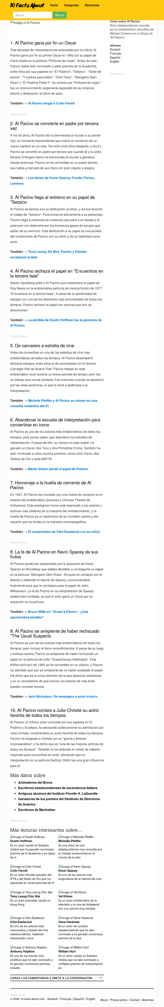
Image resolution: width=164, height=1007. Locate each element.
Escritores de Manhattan (36, 809)
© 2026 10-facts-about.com (27, 999)
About (104, 1000)
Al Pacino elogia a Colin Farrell (51, 103)
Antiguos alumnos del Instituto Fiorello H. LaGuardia (58, 793)
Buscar (59, 15)
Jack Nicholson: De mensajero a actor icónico (63, 696)
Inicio (54, 5)
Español (115, 57)
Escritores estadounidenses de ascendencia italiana (57, 787)
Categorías (71, 5)
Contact (135, 1000)
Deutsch (115, 49)
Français (115, 53)
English (114, 61)
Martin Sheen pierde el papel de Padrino (58, 469)
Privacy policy (118, 1000)
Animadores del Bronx (35, 782)
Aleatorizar (92, 5)
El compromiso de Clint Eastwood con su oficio (64, 531)
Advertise (148, 1000)
